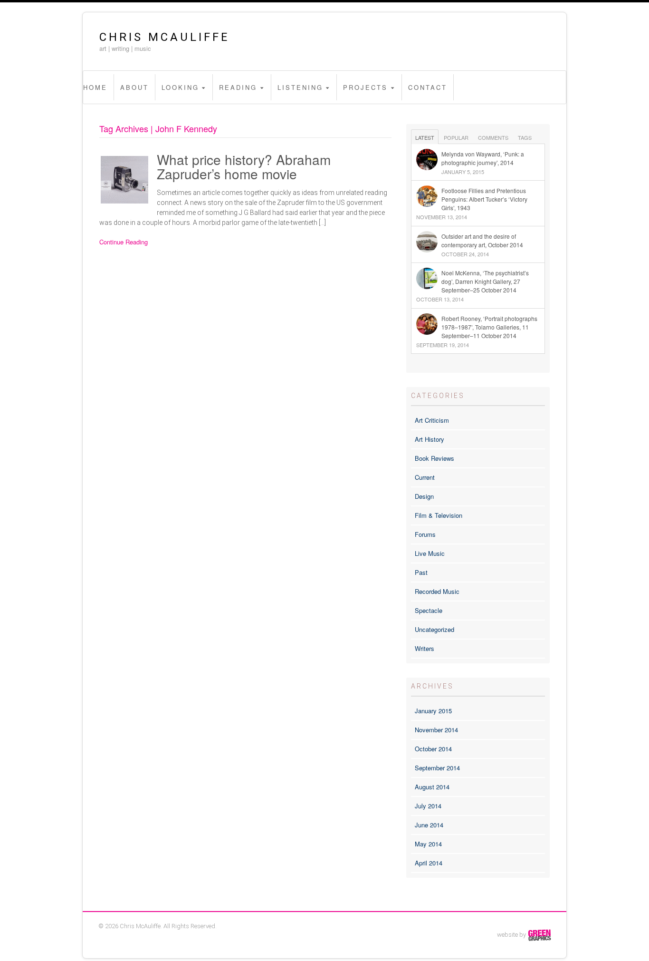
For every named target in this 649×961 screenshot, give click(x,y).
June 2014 (429, 824)
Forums (425, 534)
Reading (238, 87)
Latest (424, 137)
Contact (427, 87)
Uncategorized (434, 629)
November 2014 (436, 729)
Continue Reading (123, 241)
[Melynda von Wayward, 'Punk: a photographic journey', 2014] (478, 149)
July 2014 (428, 805)
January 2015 (433, 710)
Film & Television (438, 515)
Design (424, 496)
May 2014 (428, 843)
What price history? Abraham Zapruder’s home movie (244, 167)
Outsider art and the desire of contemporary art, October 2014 (482, 240)
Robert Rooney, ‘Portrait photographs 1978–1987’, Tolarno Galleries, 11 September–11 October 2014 (489, 327)
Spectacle (428, 610)
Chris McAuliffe (164, 37)
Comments (493, 137)
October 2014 (433, 748)
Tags (525, 137)
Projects (365, 87)
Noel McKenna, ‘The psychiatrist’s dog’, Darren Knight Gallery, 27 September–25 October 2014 (485, 281)
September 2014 (437, 767)
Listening (300, 87)
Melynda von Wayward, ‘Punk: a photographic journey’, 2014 (482, 158)
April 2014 (428, 862)
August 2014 (432, 786)
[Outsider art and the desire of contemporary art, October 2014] (478, 231)
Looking (180, 87)
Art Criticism (432, 420)
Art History (429, 439)
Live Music (430, 553)
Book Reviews (434, 458)
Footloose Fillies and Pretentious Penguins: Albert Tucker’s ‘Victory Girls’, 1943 (484, 199)
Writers (424, 648)
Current (425, 477)
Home (95, 87)
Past (421, 572)
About (134, 87)
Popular (456, 137)
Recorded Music (437, 591)
